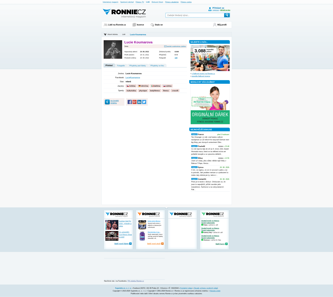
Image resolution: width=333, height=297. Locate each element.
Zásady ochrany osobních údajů (206, 288)
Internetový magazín (110, 2)
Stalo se (159, 25)
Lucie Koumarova (138, 34)
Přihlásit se (218, 8)
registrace (216, 10)
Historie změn (215, 291)
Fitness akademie (172, 2)
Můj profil (221, 25)
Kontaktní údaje (186, 288)
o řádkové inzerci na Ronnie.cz (203, 74)
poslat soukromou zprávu (176, 46)
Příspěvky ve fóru (157, 66)
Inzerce (140, 25)
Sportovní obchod (127, 2)
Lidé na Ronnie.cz (117, 25)
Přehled (109, 65)
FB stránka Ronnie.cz (136, 281)
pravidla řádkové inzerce (201, 76)
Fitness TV (140, 2)
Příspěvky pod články (137, 66)
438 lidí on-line (225, 10)
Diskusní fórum (157, 2)
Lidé (148, 2)
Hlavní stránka (113, 34)
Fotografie (121, 66)
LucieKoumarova (133, 77)
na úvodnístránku (114, 101)
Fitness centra (186, 2)
